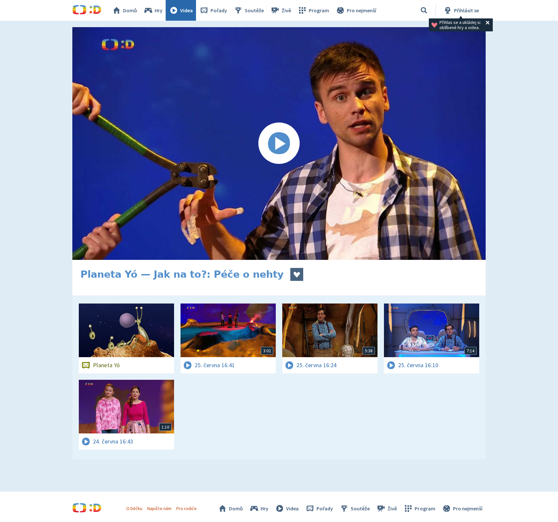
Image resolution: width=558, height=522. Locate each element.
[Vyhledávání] (424, 10)
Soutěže (254, 10)
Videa (186, 10)
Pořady (219, 10)
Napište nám (159, 508)
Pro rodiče (186, 508)
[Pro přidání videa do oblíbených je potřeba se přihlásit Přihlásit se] (296, 274)
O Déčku (134, 508)
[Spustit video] (279, 143)
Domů (130, 10)
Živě (286, 10)
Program (319, 10)
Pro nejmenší (361, 10)
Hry (158, 10)
